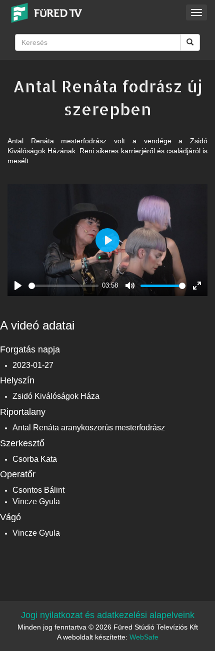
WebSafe (144, 637)
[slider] (63, 286)
